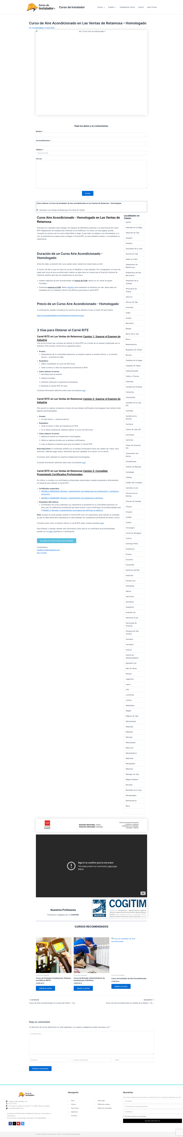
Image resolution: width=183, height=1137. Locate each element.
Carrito (141, 7)
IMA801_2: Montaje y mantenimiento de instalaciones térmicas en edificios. (73, 510)
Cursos (100, 7)
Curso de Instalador (72, 7)
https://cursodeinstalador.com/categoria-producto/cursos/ (60, 315)
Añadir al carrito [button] (45, 988)
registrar (70, 287)
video (50, 531)
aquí (83, 390)
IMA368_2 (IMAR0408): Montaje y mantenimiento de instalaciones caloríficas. (72, 498)
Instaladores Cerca (127, 7)
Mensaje (39, 159)
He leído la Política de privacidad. (135, 1116)
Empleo (111, 7)
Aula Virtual (152, 7)
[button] (104, 7)
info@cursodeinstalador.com (48, 550)
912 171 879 (42, 553)
